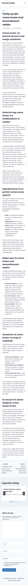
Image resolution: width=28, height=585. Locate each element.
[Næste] (24, 493)
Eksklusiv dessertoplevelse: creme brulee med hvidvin (21, 468)
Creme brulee (7, 28)
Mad (3, 10)
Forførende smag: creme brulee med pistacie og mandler (7, 468)
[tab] (12, 501)
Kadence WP (16, 580)
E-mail (5, 551)
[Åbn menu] (24, 3)
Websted (5, 558)
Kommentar (6, 519)
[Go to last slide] (4, 493)
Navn (5, 544)
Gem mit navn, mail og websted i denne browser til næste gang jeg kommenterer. (14, 564)
